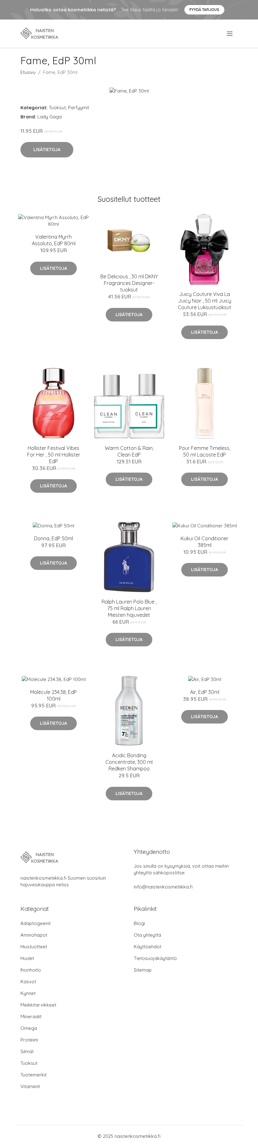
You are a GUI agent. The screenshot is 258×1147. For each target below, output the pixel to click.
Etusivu (28, 72)
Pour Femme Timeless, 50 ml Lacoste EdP (204, 451)
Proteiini (29, 1040)
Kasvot (28, 982)
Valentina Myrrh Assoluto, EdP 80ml (54, 240)
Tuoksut (57, 108)
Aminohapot (33, 935)
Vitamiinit (30, 1086)
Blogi (139, 923)
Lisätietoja (46, 149)
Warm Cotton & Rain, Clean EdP (129, 451)
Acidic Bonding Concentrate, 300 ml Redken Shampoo (129, 762)
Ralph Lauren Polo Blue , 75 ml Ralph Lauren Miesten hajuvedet (129, 608)
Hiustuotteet (33, 947)
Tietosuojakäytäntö (155, 958)
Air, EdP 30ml (204, 692)
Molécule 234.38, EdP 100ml (53, 695)
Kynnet (28, 993)
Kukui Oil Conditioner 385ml (204, 541)
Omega (28, 1028)
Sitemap (143, 970)
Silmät (27, 1051)
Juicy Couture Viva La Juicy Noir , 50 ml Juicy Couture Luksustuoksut (204, 300)
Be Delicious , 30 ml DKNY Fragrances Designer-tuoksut (129, 283)
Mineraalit (31, 1016)
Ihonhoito (30, 970)
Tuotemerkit (33, 1075)
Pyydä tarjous (204, 9)
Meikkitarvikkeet (38, 1005)
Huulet (27, 958)
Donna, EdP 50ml (53, 538)
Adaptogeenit (35, 923)
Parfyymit (78, 108)
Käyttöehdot (147, 947)
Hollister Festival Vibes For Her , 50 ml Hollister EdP (53, 454)
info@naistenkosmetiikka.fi (163, 887)
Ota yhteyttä (147, 935)
